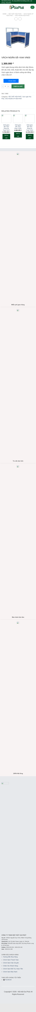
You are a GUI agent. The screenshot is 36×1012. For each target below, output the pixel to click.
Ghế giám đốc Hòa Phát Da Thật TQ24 (29, 127)
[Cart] (26, 7)
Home (4, 14)
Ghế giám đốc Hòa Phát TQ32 (17, 126)
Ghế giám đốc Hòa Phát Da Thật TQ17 (6, 127)
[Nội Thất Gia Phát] (17, 7)
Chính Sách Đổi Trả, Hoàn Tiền (13, 969)
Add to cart (18, 86)
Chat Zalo (12, 81)
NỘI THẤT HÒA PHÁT (15, 14)
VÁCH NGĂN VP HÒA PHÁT (13, 98)
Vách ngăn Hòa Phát (22, 15)
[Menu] (3, 7)
